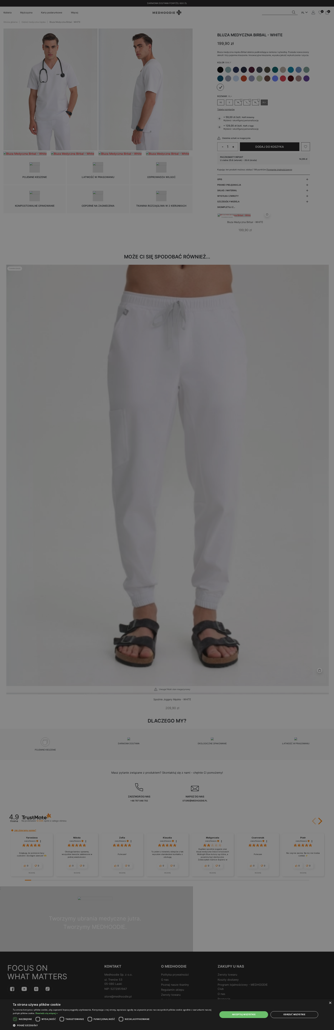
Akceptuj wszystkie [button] (244, 1014)
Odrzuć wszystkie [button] (294, 1014)
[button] (112, 1025)
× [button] (330, 1003)
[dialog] (167, 1014)
